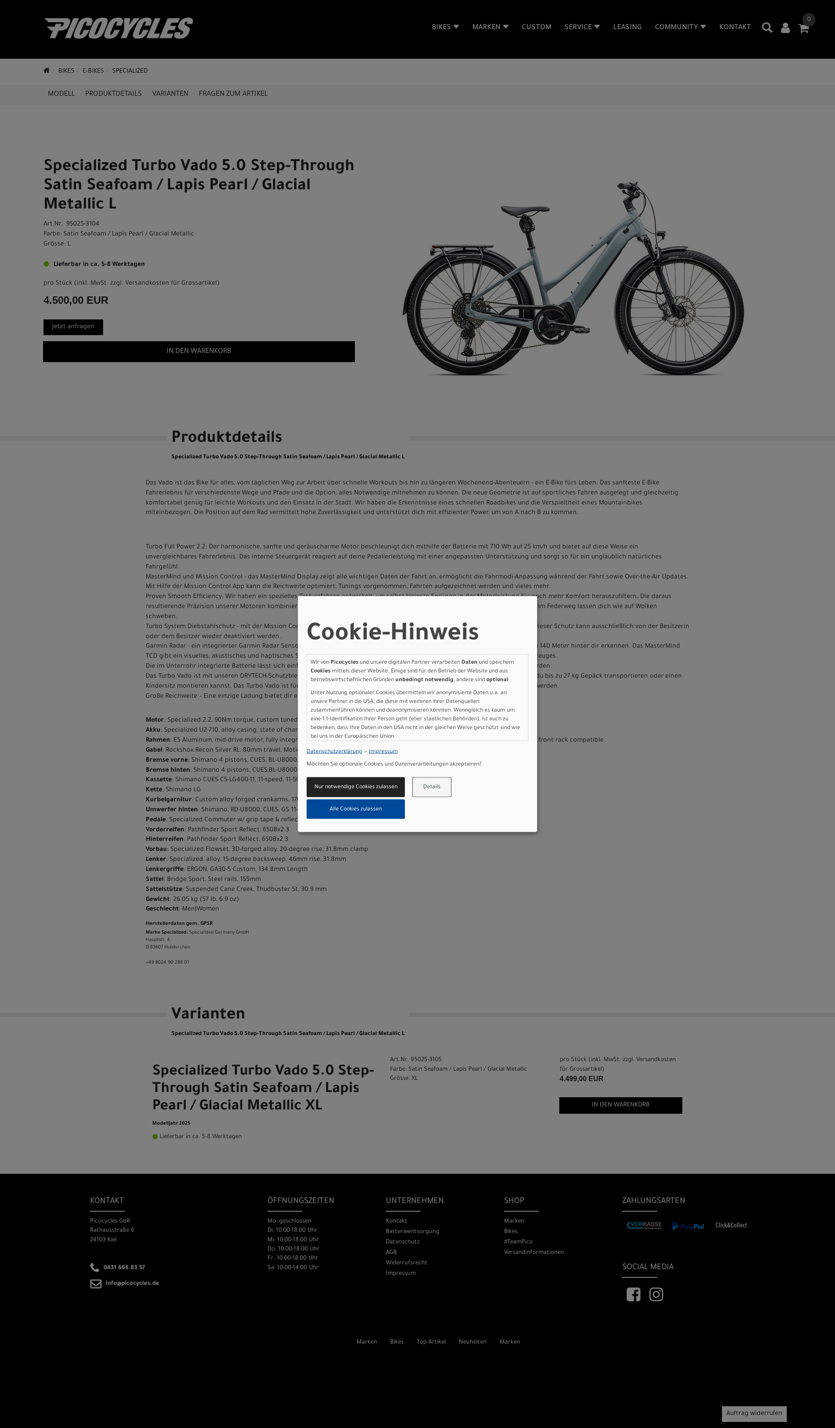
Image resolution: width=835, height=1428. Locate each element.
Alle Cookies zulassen (356, 809)
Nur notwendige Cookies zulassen (355, 787)
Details (432, 787)
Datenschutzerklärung (334, 752)
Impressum (383, 752)
